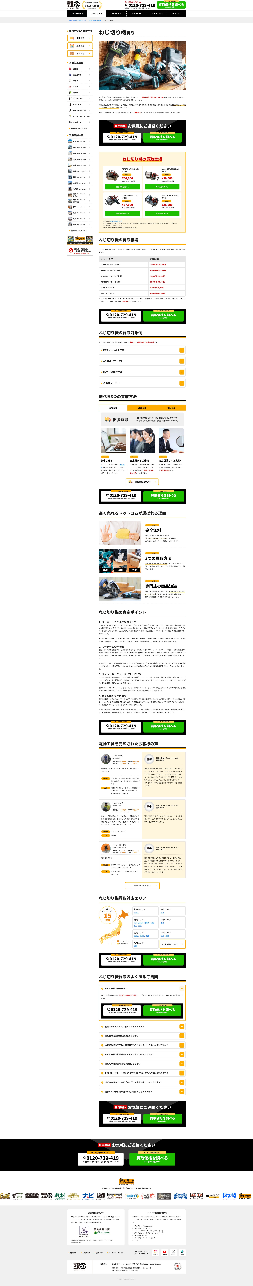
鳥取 (167, 936)
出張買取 (80, 38)
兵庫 (147, 936)
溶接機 (75, 92)
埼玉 (135, 925)
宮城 (162, 912)
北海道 (136, 912)
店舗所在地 (86, 1252)
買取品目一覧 (97, 13)
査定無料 (120, 126)
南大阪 (142, 936)
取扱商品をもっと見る (79, 128)
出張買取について (143, 481)
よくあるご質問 (156, 13)
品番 (105, 788)
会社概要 (73, 1252)
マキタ (75, 81)
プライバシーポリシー (116, 1252)
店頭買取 (80, 45)
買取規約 (99, 1252)
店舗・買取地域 (77, 13)
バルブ (75, 86)
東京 (135, 923)
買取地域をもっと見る (79, 230)
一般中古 (126, 175)
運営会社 (176, 13)
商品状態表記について (116, 221)
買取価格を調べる (122, 187)
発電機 (75, 69)
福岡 (135, 946)
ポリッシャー (78, 98)
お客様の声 (136, 13)
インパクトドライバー (81, 116)
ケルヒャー (77, 104)
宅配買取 (80, 53)
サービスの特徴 (152, 525)
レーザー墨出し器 (79, 110)
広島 (162, 936)
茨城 (140, 925)
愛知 (162, 923)
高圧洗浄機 (77, 75)
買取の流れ (116, 13)
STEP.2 (134, 457)
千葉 (152, 923)
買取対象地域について (170, 944)
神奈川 (146, 923)
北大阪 (136, 936)
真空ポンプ (77, 122)
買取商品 (105, 779)
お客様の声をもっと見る (142, 885)
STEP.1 (105, 457)
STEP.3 (163, 457)
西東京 (140, 923)
